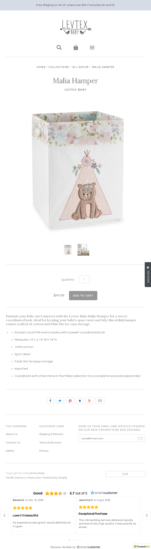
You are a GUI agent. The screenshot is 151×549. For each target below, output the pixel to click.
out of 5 (78, 493)
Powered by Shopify (55, 477)
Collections (59, 67)
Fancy (79, 401)
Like (50, 401)
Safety (10, 451)
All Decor (80, 67)
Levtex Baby (75, 89)
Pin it (70, 401)
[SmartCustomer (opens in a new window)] (104, 493)
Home (41, 67)
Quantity (67, 279)
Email (100, 401)
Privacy (44, 451)
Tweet (60, 401)
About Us (11, 434)
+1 (89, 401)
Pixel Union (34, 477)
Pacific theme (15, 477)
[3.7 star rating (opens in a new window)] (56, 493)
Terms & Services (50, 442)
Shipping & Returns (51, 434)
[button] (4, 515)
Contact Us (13, 442)
